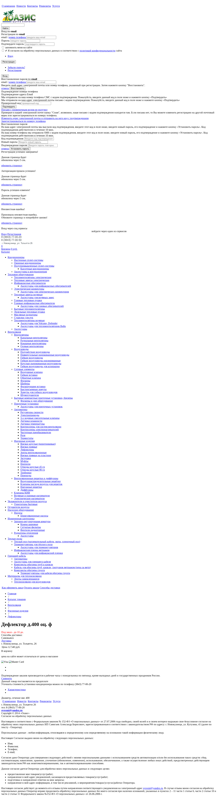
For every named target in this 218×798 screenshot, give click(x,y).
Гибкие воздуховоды (31, 357)
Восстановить (17, 88)
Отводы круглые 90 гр (32, 469)
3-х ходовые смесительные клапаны (40, 418)
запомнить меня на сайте (18, 47)
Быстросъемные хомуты (33, 389)
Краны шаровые (29, 524)
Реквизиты (45, 6)
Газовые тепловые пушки (28, 300)
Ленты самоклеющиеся (26, 579)
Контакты (32, 6)
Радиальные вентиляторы (34, 340)
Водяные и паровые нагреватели (32, 495)
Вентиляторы (21, 334)
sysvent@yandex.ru (12, 710)
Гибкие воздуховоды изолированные (40, 360)
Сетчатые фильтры (30, 527)
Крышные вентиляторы (33, 343)
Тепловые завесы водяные (28, 294)
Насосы (18, 512)
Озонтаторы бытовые (26, 504)
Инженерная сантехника (21, 518)
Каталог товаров (17, 599)
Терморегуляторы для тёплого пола (33, 544)
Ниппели (25, 464)
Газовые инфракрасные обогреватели (34, 303)
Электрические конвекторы (29, 288)
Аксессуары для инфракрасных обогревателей (45, 286)
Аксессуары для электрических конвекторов (44, 291)
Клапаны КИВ (22, 492)
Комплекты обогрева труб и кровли (33, 564)
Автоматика (20, 409)
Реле (22, 435)
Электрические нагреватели (29, 498)
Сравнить (6, 678)
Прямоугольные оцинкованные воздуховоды (44, 355)
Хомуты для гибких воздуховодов (38, 392)
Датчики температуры (32, 423)
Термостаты (26, 438)
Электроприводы (29, 415)
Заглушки (25, 458)
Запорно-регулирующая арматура (32, 521)
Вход (10, 56)
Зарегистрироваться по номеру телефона (23, 121)
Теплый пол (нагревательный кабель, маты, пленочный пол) (47, 541)
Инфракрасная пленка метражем (31, 550)
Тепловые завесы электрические (31, 280)
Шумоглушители (29, 395)
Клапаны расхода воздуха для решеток (41, 484)
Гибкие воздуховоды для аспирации (40, 366)
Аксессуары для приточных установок (41, 406)
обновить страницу (11, 165)
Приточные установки (26, 403)
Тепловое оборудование (21, 274)
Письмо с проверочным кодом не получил (24, 109)
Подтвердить (9, 106)
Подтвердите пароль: (12, 44)
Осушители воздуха (18, 507)
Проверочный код (11, 103)
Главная (12, 593)
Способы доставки (50, 587)
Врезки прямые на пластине (35, 455)
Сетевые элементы (24, 369)
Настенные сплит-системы (28, 260)
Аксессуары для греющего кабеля (32, 561)
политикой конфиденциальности (97, 50)
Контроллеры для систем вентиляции (40, 426)
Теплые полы (15, 538)
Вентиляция (14, 332)
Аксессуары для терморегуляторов (39, 547)
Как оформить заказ (12, 587)
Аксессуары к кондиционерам (30, 271)
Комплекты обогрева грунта (29, 570)
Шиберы (25, 383)
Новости (21, 6)
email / (13, 37)
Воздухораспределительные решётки (40, 481)
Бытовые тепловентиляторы (29, 309)
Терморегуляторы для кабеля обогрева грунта (45, 573)
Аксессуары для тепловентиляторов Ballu (43, 326)
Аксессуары (20, 329)
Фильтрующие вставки (32, 386)
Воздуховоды (21, 349)
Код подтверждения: (12, 138)
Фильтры (25, 380)
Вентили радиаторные (32, 530)
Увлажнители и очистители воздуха (27, 501)
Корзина (5, 249)
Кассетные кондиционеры (34, 268)
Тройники (25, 472)
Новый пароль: (9, 142)
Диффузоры (26, 489)
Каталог (5, 251)
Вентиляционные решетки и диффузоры (36, 478)
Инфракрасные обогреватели (30, 283)
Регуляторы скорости (31, 412)
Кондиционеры (16, 257)
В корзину (6, 651)
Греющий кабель (17, 556)
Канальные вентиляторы (33, 337)
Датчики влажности (31, 421)
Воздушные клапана (31, 372)
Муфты (24, 461)
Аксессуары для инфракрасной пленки (41, 553)
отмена (5, 88)
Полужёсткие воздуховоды (35, 352)
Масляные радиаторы (26, 314)
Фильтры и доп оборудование (36, 400)
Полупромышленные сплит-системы (34, 266)
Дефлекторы (27, 449)
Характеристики (17, 689)
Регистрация (9, 62)
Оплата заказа (31, 587)
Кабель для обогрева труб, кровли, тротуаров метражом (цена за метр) (52, 567)
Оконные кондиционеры (27, 263)
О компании (8, 6)
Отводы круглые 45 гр (32, 467)
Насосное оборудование (21, 510)
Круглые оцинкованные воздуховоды (40, 363)
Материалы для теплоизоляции (25, 576)
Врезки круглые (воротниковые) (38, 444)
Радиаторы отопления (26, 533)
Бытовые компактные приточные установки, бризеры (43, 398)
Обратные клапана (30, 378)
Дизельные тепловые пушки (29, 311)
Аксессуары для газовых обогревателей (42, 306)
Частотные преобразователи (35, 432)
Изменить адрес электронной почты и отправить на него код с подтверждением (45, 118)
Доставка (6, 640)
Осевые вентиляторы (32, 346)
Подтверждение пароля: (14, 145)
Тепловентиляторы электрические (32, 277)
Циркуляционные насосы (34, 515)
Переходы (25, 475)
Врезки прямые (28, 446)
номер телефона (17, 37)
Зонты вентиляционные (33, 452)
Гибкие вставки (29, 375)
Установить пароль (20, 149)
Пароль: (5, 40)
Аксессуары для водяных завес (37, 297)
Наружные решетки (31, 487)
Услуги (56, 6)
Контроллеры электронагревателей (39, 429)
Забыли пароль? (16, 67)
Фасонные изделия (24, 441)
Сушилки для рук (23, 317)
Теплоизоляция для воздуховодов (32, 581)
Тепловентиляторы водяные (29, 320)
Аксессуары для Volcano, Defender (38, 323)
